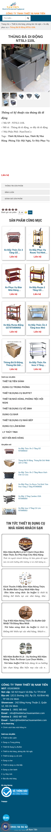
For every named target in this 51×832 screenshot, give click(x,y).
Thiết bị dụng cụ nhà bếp (17, 420)
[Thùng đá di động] (25, 91)
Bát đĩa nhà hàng (13, 438)
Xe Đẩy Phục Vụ (41, 140)
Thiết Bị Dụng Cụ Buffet (17, 393)
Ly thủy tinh (10, 432)
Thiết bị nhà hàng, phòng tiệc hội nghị (26, 24)
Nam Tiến (33, 829)
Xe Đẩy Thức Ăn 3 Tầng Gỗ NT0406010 (13, 253)
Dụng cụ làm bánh (13, 426)
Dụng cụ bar (10, 414)
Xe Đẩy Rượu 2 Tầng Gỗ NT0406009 (37, 290)
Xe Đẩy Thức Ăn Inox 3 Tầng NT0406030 (37, 365)
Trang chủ (5, 24)
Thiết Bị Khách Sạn (18, 136)
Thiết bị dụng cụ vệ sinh (17, 408)
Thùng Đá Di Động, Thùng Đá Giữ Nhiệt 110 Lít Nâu (13, 365)
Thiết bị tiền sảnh (13, 381)
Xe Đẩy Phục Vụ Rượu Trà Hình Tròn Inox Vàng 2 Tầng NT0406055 (33, 485)
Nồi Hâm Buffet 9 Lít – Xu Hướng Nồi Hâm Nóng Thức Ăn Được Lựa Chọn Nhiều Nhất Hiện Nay (25, 659)
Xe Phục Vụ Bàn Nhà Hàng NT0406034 (13, 290)
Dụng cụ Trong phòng (16, 387)
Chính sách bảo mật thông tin (14, 727)
